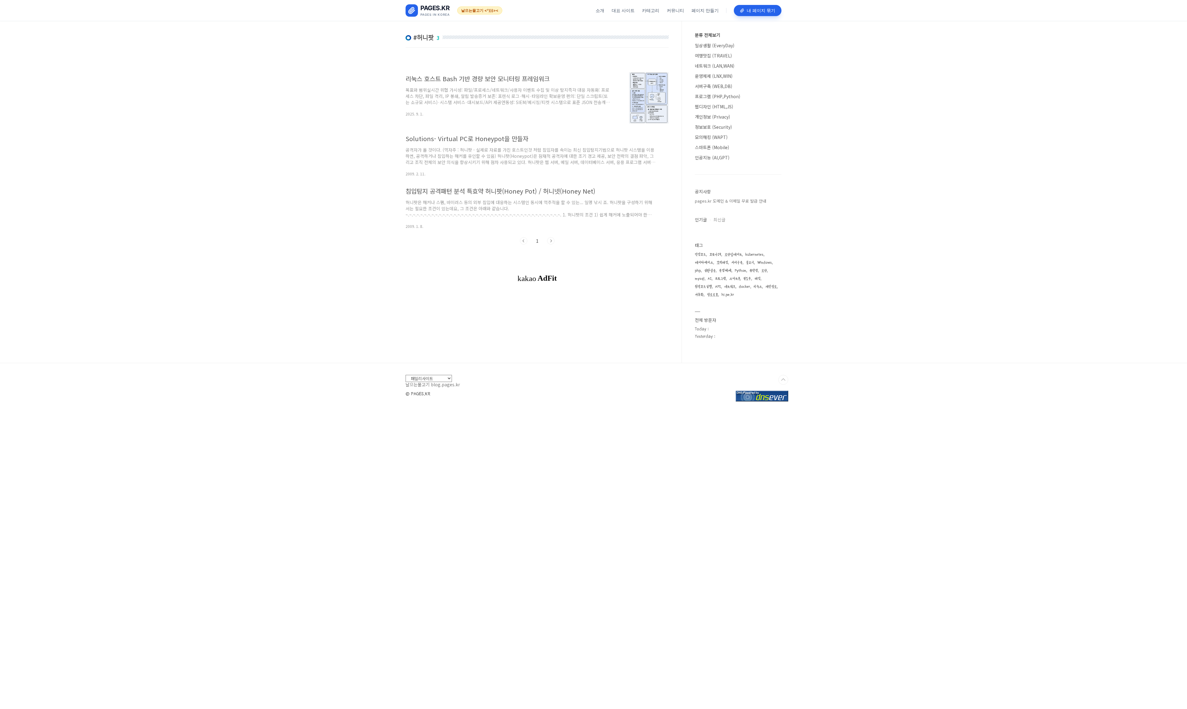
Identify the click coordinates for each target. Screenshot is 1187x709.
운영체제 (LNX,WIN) (714, 76)
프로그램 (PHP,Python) (717, 96)
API (718, 287)
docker (744, 287)
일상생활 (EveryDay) (714, 45)
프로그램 (720, 279)
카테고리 (650, 10)
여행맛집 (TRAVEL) (713, 55)
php (698, 271)
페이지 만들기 (705, 10)
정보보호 (712, 295)
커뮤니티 (675, 10)
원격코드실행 (703, 287)
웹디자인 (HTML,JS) (714, 106)
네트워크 (729, 287)
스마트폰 (734, 279)
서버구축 (736, 263)
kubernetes (754, 255)
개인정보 (771, 287)
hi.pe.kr (727, 295)
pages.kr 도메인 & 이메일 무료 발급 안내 (730, 201)
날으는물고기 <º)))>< (479, 10)
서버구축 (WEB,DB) (713, 86)
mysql (699, 279)
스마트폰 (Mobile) (712, 147)
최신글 (719, 219)
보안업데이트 (733, 255)
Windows (764, 263)
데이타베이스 (704, 263)
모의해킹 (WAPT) (711, 137)
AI (710, 279)
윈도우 (747, 279)
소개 (600, 10)
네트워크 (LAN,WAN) (714, 66)
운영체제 (725, 271)
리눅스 (758, 287)
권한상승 (710, 271)
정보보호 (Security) (713, 127)
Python (740, 271)
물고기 (750, 263)
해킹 (757, 279)
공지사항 (703, 191)
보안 (764, 271)
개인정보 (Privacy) (712, 117)
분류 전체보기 (707, 35)
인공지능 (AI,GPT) (712, 157)
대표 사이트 (623, 10)
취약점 (754, 271)
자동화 (699, 295)
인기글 (701, 219)
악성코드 (700, 255)
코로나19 (715, 255)
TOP (783, 380)
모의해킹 (722, 263)
